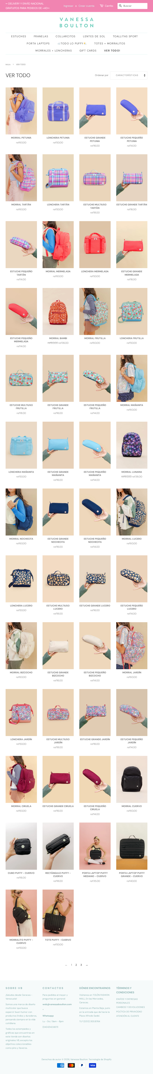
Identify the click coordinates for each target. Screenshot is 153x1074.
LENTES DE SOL (94, 36)
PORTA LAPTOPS (38, 43)
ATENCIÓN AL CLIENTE (127, 1015)
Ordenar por (101, 75)
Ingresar (68, 5)
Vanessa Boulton (79, 1059)
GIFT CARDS (88, 50)
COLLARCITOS (65, 36)
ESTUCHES (18, 36)
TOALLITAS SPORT (125, 36)
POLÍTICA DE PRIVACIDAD (129, 1011)
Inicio (8, 64)
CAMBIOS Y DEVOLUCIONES (130, 1007)
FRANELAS (41, 36)
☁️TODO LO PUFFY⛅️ (72, 43)
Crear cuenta (86, 5)
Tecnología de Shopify (100, 1059)
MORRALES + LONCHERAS (53, 50)
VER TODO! (112, 50)
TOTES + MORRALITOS (109, 43)
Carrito (109, 5)
